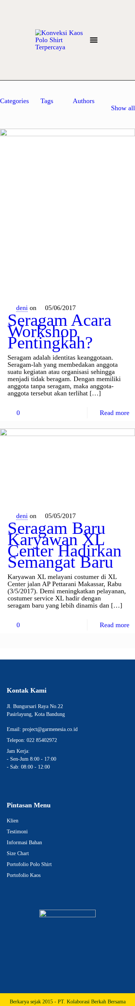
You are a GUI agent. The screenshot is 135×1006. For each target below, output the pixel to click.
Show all (123, 108)
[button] (93, 40)
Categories (14, 101)
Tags (46, 101)
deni (22, 308)
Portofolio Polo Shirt (29, 864)
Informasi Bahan (24, 842)
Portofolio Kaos (23, 875)
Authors (83, 101)
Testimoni (17, 831)
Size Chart (18, 853)
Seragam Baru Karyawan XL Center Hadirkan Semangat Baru (65, 544)
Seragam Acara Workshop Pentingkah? (59, 331)
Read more (114, 412)
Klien (12, 821)
